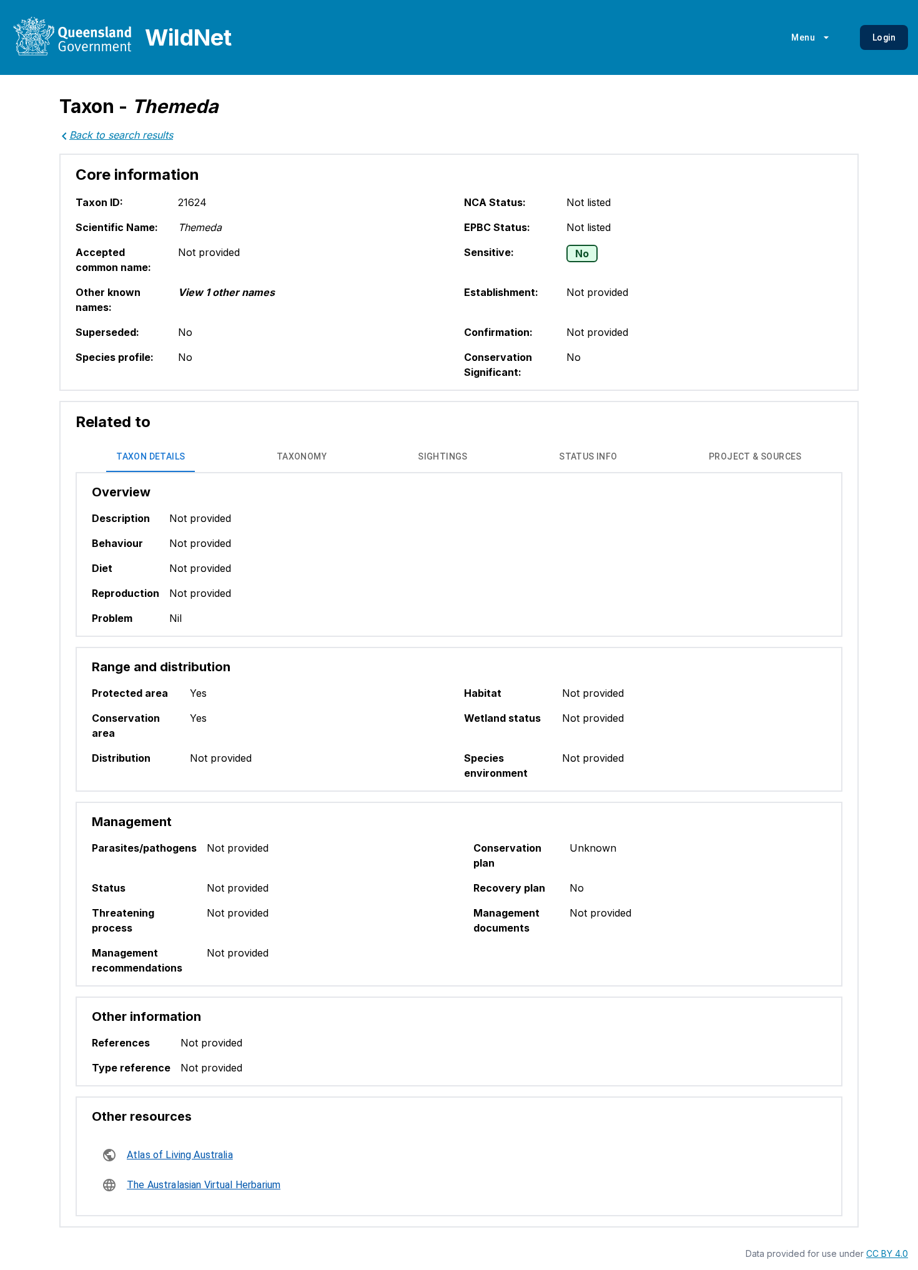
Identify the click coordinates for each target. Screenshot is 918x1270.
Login (884, 37)
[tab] (150, 457)
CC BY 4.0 (887, 1253)
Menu (803, 37)
